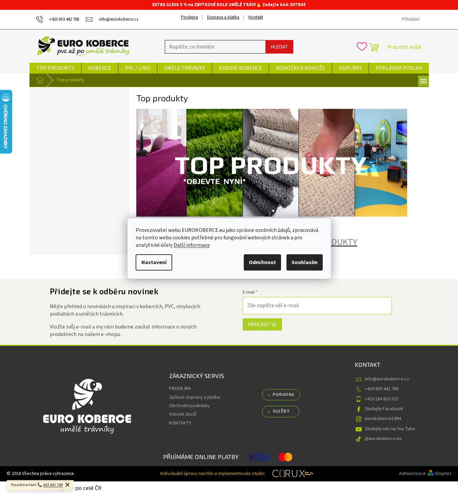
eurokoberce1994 (383, 418)
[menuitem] (55, 68)
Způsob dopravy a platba (194, 397)
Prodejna (189, 17)
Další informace (192, 245)
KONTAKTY (180, 423)
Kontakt (255, 17)
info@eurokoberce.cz (387, 379)
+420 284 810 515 (382, 399)
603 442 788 (53, 485)
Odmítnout (262, 262)
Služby (281, 411)
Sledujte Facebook (384, 408)
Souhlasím (305, 262)
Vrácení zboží (182, 414)
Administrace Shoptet (425, 473)
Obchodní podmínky (189, 405)
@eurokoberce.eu (383, 438)
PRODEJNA (180, 388)
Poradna (284, 394)
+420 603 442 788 (382, 388)
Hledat (279, 46)
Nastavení (153, 262)
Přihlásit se (262, 324)
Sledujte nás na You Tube (390, 428)
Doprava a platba (223, 17)
